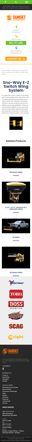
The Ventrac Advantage (9, 391)
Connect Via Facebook (16, 31)
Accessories (9, 72)
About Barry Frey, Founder (10, 387)
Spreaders (5, 379)
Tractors (5, 375)
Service (4, 395)
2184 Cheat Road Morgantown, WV (16, 52)
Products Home (6, 70)
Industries (5, 399)
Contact (5, 403)
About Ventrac (6, 389)
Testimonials (6, 401)
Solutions (5, 397)
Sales (4, 393)
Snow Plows (15, 70)
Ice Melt (4, 381)
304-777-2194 (16, 43)
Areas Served (8, 407)
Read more (16, 175)
